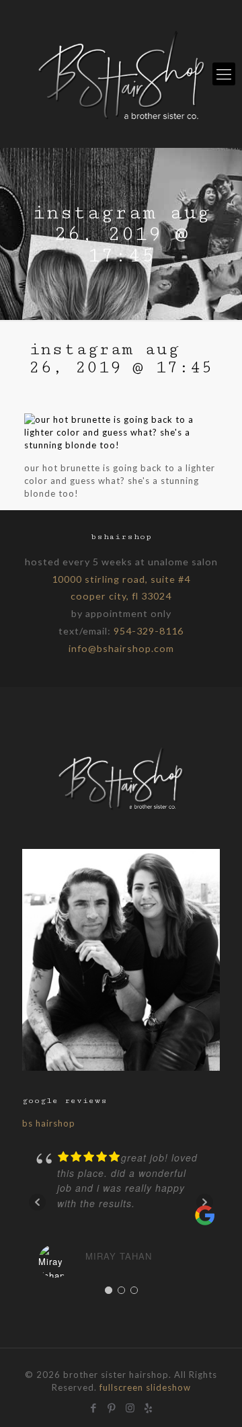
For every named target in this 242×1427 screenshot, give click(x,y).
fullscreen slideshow (145, 1387)
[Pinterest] (112, 1406)
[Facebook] (94, 1406)
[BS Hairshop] (121, 809)
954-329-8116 (149, 631)
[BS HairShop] (121, 74)
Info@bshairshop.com (121, 648)
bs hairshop (48, 1123)
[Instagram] (130, 1406)
